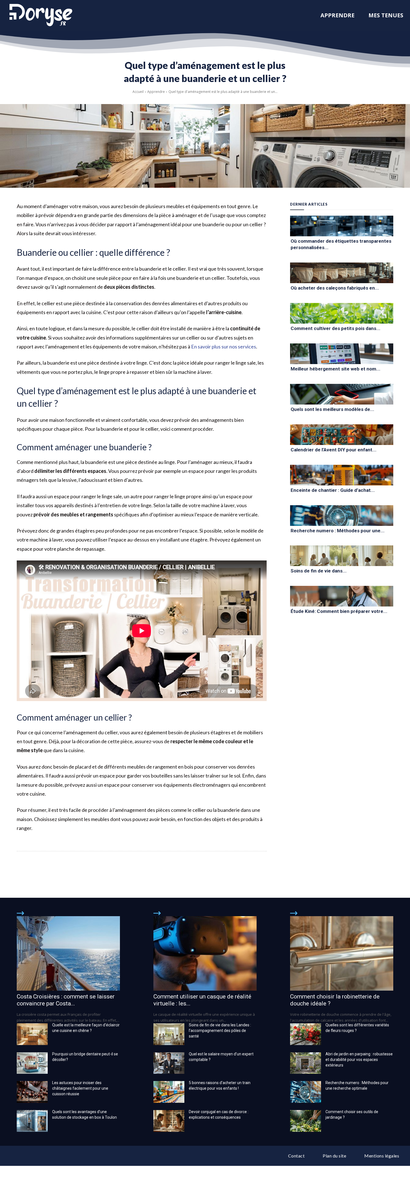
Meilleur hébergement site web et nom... (335, 369)
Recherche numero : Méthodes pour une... (338, 530)
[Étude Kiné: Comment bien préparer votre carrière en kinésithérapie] (341, 596)
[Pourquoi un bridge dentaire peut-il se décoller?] (32, 1063)
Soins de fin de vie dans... (319, 571)
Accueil (138, 91)
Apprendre (156, 91)
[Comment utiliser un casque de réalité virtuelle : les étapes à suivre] (205, 953)
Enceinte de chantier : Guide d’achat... (333, 490)
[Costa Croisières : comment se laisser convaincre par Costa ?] (68, 953)
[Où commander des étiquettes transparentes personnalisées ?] (341, 226)
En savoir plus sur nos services (223, 346)
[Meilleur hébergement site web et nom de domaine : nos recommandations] (341, 353)
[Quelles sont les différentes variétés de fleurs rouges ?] (305, 1034)
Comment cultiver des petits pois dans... (335, 328)
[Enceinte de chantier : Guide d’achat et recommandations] (341, 475)
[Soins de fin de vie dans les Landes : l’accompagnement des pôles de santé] (341, 555)
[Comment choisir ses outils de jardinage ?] (305, 1121)
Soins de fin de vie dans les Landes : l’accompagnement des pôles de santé (220, 1030)
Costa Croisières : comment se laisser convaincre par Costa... (66, 1000)
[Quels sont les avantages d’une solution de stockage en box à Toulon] (32, 1121)
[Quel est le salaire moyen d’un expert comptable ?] (168, 1063)
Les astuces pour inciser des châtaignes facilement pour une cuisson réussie (80, 1088)
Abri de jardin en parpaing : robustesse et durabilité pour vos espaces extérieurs (359, 1059)
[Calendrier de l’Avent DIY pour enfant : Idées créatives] (341, 434)
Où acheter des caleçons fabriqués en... (335, 288)
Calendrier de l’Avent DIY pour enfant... (334, 449)
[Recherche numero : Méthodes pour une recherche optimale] (341, 515)
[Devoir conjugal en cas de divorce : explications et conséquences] (168, 1121)
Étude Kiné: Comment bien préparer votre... (339, 611)
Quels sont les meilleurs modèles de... (332, 409)
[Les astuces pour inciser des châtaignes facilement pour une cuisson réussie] (32, 1092)
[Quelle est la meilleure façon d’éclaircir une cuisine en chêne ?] (32, 1034)
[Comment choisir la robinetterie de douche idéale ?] (341, 953)
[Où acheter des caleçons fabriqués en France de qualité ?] (341, 273)
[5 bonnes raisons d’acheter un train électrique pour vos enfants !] (168, 1092)
